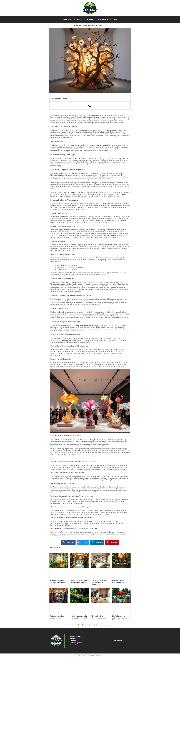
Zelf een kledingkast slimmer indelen (57, 617)
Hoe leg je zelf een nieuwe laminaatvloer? (99, 617)
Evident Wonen (67, 19)
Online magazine (102, 19)
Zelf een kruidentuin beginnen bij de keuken (58, 581)
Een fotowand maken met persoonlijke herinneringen (99, 582)
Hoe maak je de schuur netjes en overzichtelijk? (79, 581)
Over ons (89, 19)
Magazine (72, 625)
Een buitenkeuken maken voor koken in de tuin (120, 618)
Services (79, 19)
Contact (115, 19)
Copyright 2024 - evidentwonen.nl (90, 655)
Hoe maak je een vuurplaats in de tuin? (120, 581)
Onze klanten (117, 641)
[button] (127, 98)
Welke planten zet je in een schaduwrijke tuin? (79, 617)
